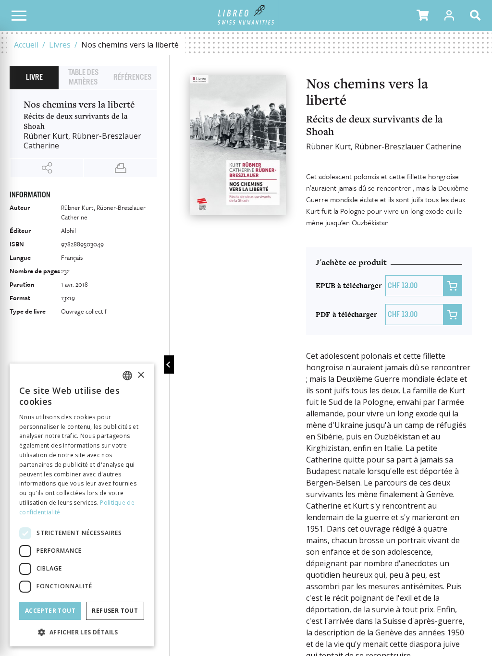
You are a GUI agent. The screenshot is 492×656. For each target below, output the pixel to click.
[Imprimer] (120, 168)
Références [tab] (132, 78)
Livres (60, 44)
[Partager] (47, 168)
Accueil (26, 44)
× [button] (140, 375)
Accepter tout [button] (50, 611)
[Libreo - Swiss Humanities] (246, 15)
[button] (422, 15)
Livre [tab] (34, 78)
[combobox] (127, 375)
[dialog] (82, 505)
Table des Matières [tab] (83, 77)
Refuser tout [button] (115, 611)
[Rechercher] (477, 15)
